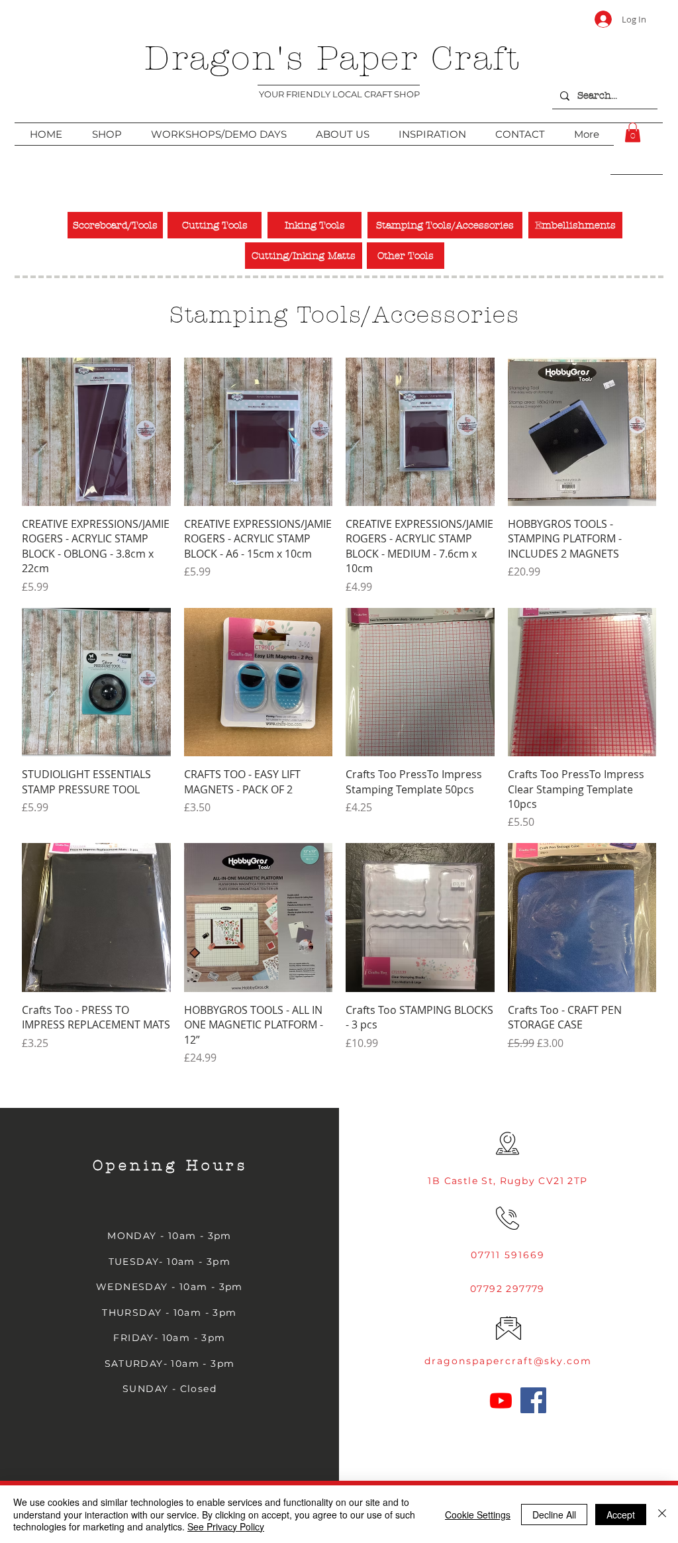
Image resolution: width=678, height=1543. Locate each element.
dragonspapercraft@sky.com (508, 1361)
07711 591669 (508, 1255)
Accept (620, 1514)
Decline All (554, 1514)
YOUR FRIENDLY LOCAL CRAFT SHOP (339, 94)
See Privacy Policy (225, 1526)
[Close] (662, 1514)
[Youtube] (501, 1400)
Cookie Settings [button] (477, 1514)
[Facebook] (533, 1400)
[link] (632, 132)
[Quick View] (96, 432)
